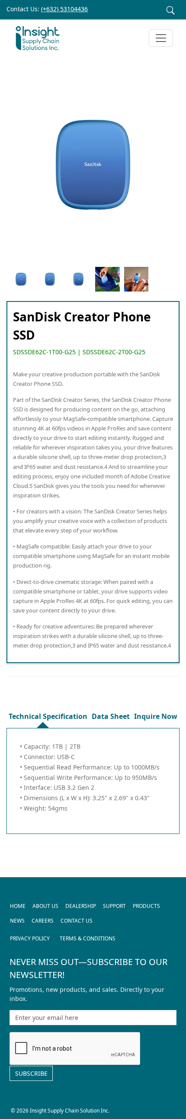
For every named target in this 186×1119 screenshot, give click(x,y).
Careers (43, 920)
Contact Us (77, 920)
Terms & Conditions (87, 938)
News (17, 920)
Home (18, 906)
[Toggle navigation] (161, 38)
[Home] (41, 38)
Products (146, 906)
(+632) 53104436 (64, 9)
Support (114, 906)
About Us (45, 906)
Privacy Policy (30, 938)
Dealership (80, 906)
